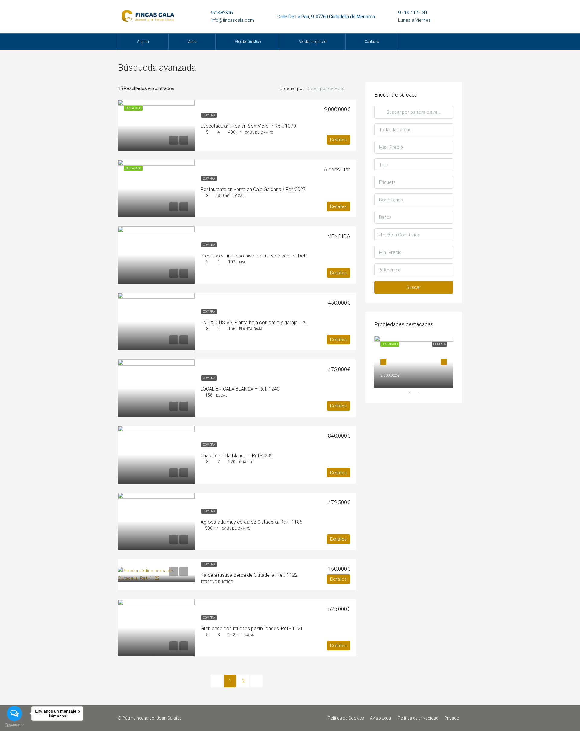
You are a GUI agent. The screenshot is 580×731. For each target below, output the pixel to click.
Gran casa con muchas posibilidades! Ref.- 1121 (252, 628)
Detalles (338, 139)
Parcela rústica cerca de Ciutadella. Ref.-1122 (249, 575)
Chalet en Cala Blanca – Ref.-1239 (237, 455)
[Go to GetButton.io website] (14, 725)
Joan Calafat (169, 718)
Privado (451, 718)
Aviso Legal (381, 718)
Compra (209, 115)
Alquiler (143, 42)
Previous (383, 362)
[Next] (256, 681)
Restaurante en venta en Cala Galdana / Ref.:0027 (253, 189)
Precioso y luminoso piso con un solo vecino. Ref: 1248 (259, 256)
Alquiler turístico (248, 42)
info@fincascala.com (232, 20)
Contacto (372, 42)
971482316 (222, 12)
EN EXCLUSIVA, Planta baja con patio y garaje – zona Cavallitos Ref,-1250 (279, 322)
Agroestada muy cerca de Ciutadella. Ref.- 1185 (251, 522)
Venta (192, 42)
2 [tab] (421, 393)
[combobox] (330, 88)
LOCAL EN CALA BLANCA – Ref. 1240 (240, 389)
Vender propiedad (312, 42)
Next (444, 362)
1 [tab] (412, 393)
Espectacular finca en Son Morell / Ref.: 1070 (248, 126)
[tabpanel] (413, 362)
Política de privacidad (418, 718)
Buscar (414, 287)
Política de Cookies (346, 718)
